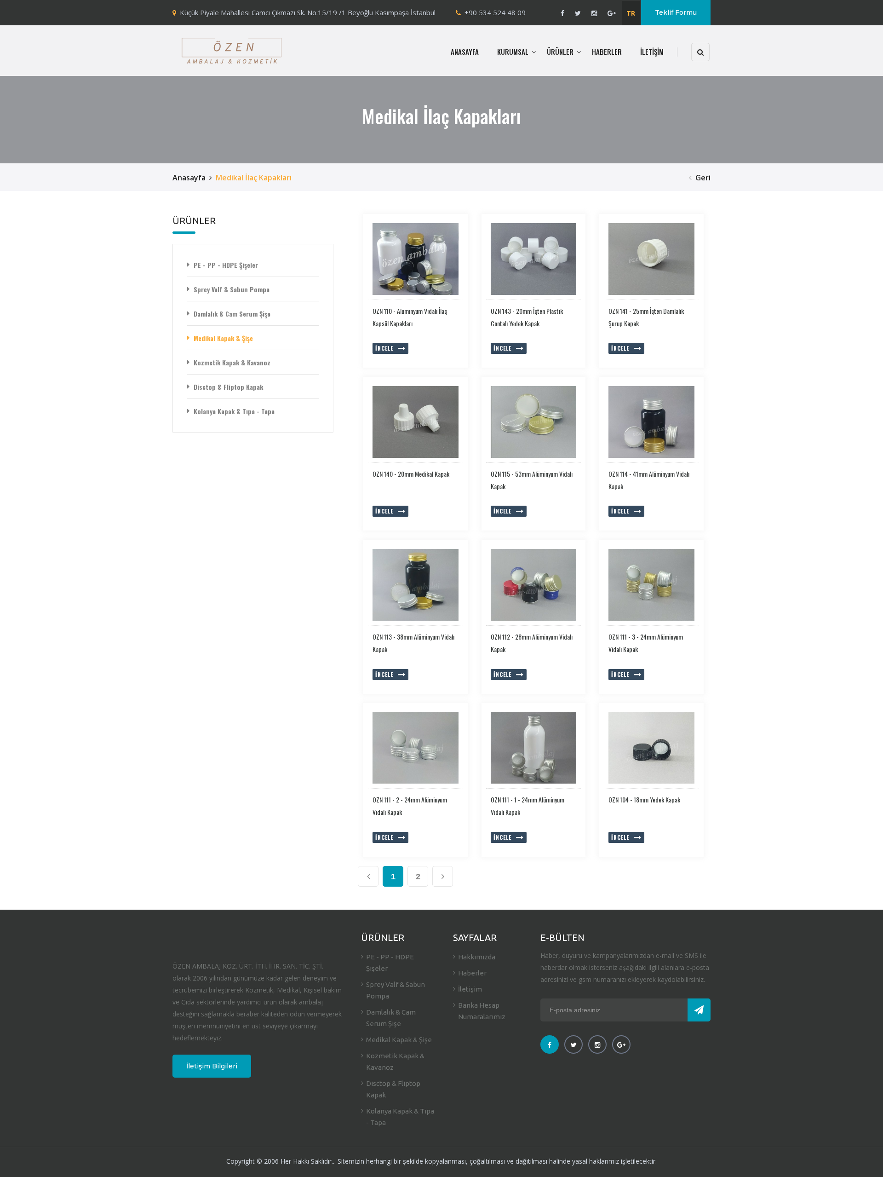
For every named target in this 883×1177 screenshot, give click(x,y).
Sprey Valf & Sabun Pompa (231, 289)
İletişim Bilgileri (211, 1066)
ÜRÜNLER (560, 51)
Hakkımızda (476, 957)
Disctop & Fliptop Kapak (228, 387)
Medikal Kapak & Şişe (223, 338)
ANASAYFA (465, 51)
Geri (703, 178)
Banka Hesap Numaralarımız (481, 1011)
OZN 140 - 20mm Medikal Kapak (411, 474)
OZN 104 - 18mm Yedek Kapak (644, 799)
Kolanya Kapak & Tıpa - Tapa (234, 411)
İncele (384, 348)
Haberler (472, 973)
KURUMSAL (512, 51)
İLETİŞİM (652, 51)
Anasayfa (189, 178)
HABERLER (607, 51)
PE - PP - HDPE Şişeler (226, 265)
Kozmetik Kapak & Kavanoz (232, 362)
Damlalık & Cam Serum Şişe (232, 313)
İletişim (470, 989)
